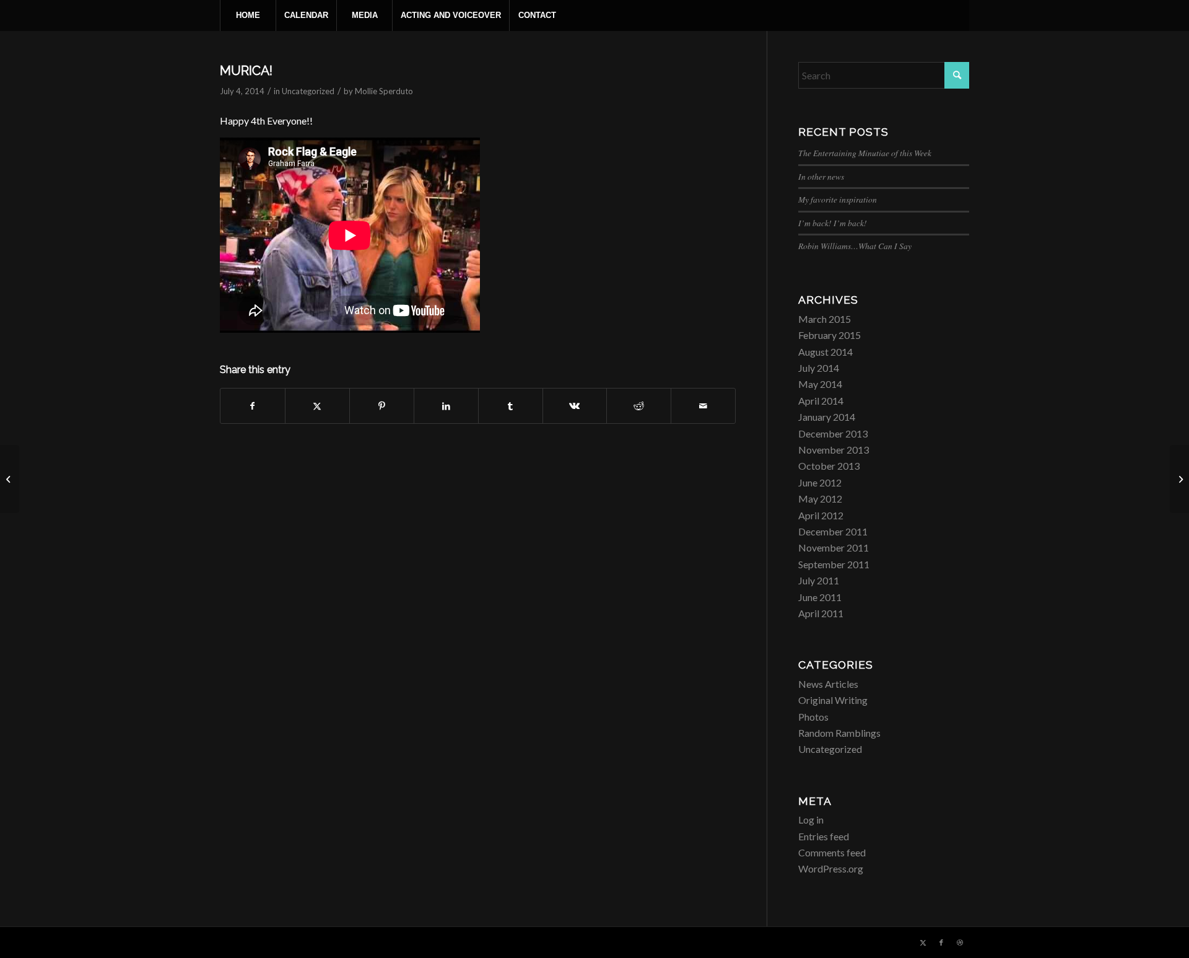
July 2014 (818, 368)
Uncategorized (308, 91)
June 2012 (820, 482)
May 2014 (820, 384)
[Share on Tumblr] (510, 406)
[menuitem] (248, 15)
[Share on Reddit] (639, 406)
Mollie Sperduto (384, 91)
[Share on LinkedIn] (446, 406)
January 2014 (826, 417)
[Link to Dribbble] (960, 942)
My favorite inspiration (837, 199)
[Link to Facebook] (941, 942)
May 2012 (820, 498)
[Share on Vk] (575, 406)
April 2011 (820, 613)
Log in (811, 819)
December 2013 (833, 433)
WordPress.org (830, 868)
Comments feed (832, 852)
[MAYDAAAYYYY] (9, 479)
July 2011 (818, 580)
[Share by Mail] (703, 406)
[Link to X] (922, 942)
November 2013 (833, 449)
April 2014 (820, 400)
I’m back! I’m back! (832, 223)
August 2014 (825, 352)
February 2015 (829, 335)
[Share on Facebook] (252, 406)
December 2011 (833, 531)
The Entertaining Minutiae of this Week (864, 153)
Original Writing (833, 700)
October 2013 (829, 466)
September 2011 (833, 564)
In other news (821, 176)
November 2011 (833, 547)
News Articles (828, 684)
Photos (813, 717)
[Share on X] (317, 406)
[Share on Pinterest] (382, 406)
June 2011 (820, 597)
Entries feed (823, 836)
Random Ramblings (839, 733)
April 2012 (820, 515)
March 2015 (824, 319)
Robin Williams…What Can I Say (855, 246)
